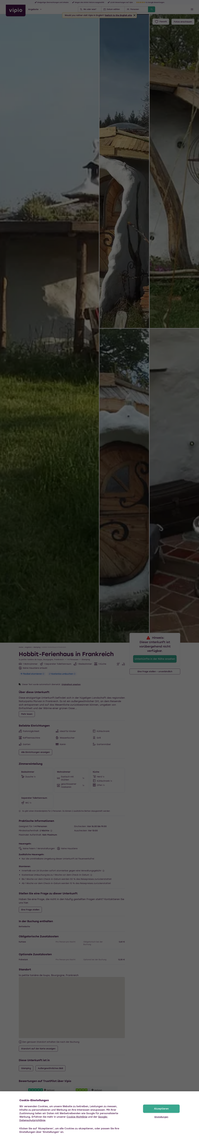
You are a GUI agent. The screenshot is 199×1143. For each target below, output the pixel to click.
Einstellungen (161, 1116)
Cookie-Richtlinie (77, 1116)
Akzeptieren (161, 1108)
